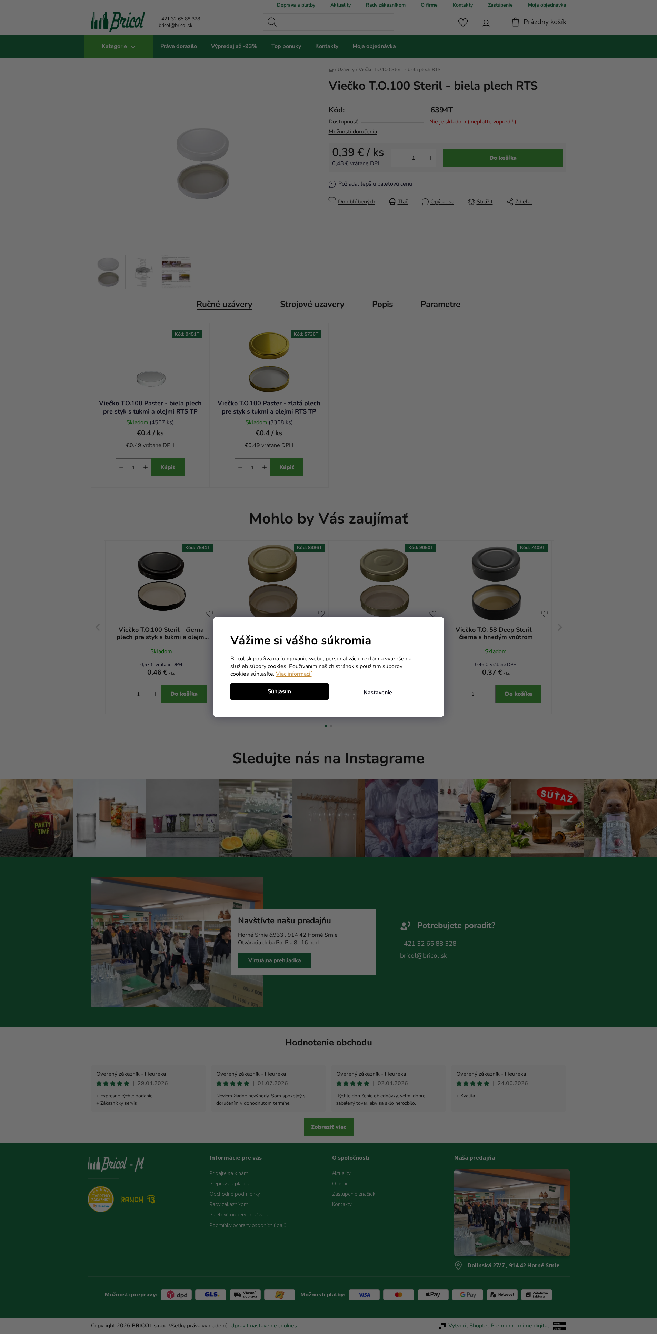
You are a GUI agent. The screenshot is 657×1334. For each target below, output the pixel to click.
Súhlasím (279, 691)
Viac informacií (294, 674)
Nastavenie (378, 692)
